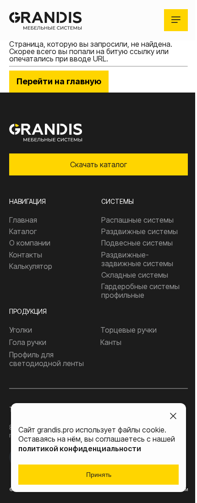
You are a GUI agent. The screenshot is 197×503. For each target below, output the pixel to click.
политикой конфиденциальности (79, 448)
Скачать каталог (98, 164)
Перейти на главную (58, 81)
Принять (98, 474)
